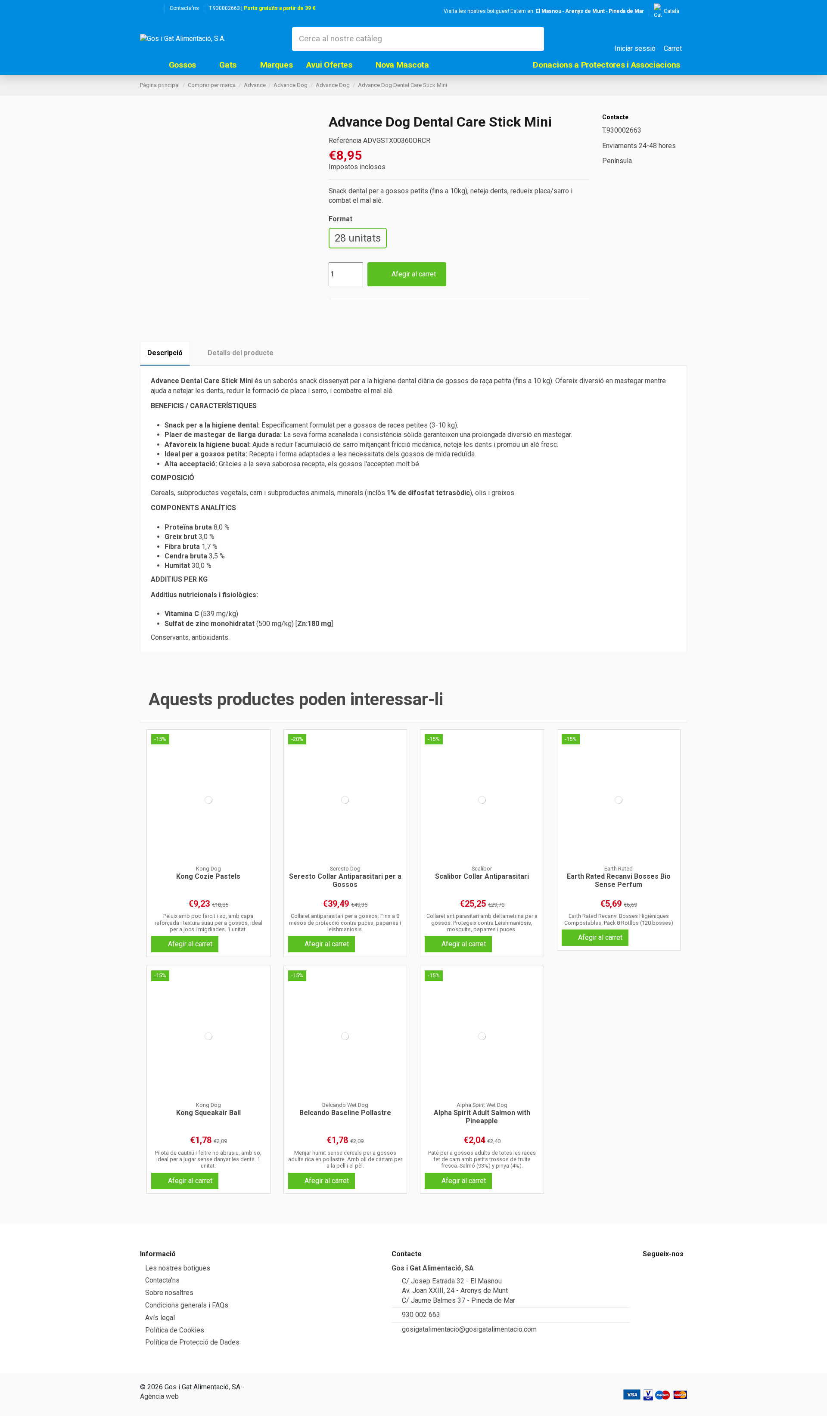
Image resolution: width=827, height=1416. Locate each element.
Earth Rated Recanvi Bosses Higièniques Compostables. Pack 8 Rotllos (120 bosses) (618, 919)
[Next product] (683, 85)
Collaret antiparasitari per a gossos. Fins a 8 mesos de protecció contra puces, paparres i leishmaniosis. (345, 923)
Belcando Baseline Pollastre (345, 1113)
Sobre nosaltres (169, 1293)
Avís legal (160, 1318)
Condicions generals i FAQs (186, 1305)
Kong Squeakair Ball (208, 1113)
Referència (345, 140)
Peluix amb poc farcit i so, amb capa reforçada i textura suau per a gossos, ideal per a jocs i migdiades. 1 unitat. (208, 923)
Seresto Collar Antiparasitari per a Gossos (345, 880)
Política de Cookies (174, 1330)
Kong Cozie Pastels (208, 876)
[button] (187, 64)
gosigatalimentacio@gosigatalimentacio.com (469, 1329)
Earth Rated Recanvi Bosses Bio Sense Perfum (619, 880)
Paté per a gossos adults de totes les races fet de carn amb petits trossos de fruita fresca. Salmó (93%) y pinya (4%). (482, 1159)
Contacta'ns (184, 8)
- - (590, 11)
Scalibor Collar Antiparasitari (482, 876)
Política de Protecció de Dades (192, 1342)
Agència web (159, 1396)
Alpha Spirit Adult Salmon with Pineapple (482, 1117)
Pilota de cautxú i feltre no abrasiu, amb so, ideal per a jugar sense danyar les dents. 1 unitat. (208, 1159)
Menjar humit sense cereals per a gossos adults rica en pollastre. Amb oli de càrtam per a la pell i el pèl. (345, 1159)
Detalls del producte (241, 353)
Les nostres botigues (177, 1268)
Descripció (165, 353)
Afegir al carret (414, 274)
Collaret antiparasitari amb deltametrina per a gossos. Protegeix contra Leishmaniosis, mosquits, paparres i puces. (482, 923)
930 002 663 (421, 1315)
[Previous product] (673, 85)
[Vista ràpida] (208, 862)
